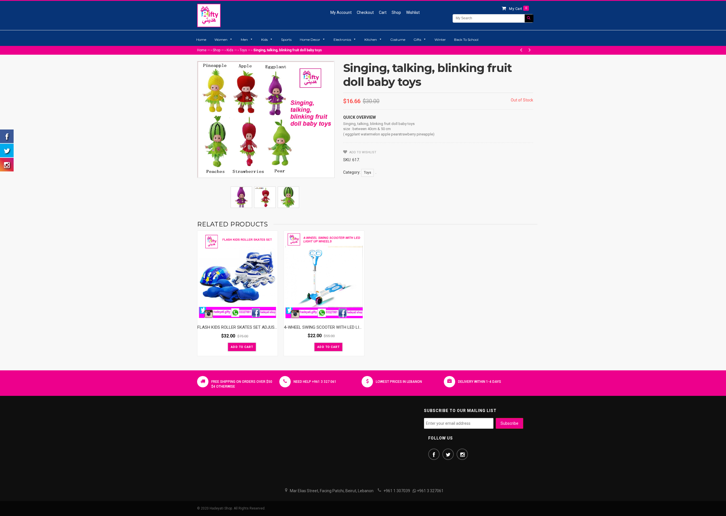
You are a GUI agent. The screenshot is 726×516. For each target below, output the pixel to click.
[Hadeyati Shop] (209, 15)
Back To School (466, 39)
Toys (243, 50)
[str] (265, 197)
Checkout (365, 12)
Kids (264, 39)
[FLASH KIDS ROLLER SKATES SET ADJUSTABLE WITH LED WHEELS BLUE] (237, 275)
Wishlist (413, 12)
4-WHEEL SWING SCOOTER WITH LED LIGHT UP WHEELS (337, 327)
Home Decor (310, 39)
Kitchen (370, 39)
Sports (286, 39)
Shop (396, 12)
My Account (341, 12)
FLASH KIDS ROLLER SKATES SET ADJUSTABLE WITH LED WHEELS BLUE (265, 327)
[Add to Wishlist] (223, 346)
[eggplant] (241, 197)
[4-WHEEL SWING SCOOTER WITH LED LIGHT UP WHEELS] (324, 275)
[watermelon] (288, 197)
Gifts (417, 39)
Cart (383, 12)
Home (201, 39)
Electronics (342, 39)
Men (244, 39)
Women (220, 39)
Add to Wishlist (362, 152)
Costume (397, 39)
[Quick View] (272, 314)
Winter (440, 39)
